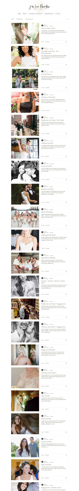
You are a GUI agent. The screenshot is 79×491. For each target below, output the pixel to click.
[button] (67, 19)
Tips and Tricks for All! (29, 19)
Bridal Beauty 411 (20, 19)
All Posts (12, 19)
